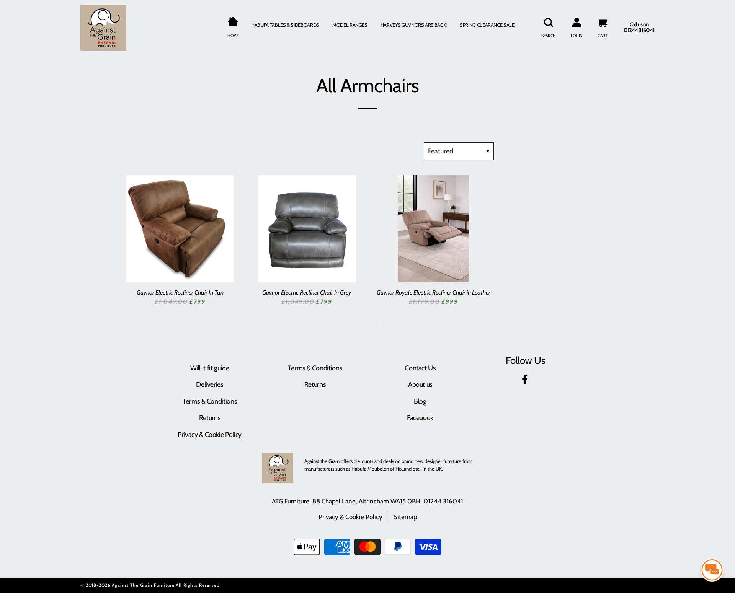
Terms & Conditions (210, 401)
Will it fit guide (209, 368)
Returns (209, 418)
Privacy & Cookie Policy (210, 434)
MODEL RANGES (350, 25)
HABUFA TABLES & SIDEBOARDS (285, 25)
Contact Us (420, 368)
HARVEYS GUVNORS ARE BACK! (414, 25)
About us (420, 384)
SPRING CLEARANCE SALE (487, 25)
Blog (420, 401)
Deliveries (209, 384)
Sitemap (405, 517)
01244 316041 (443, 501)
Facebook (420, 418)
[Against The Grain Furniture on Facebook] (525, 380)
